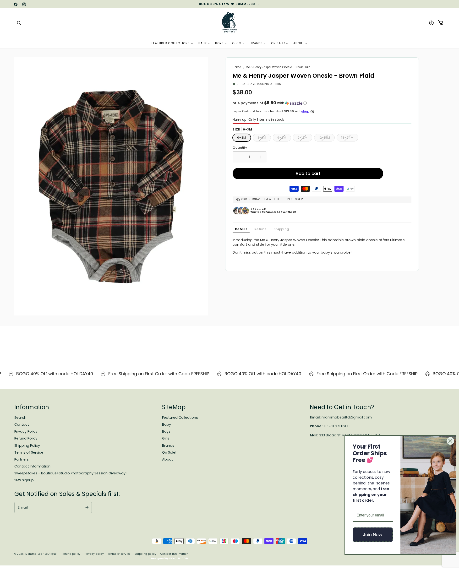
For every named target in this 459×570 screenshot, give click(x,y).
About (167, 459)
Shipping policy (145, 553)
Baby (166, 424)
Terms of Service (28, 452)
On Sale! (169, 452)
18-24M (349, 139)
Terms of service (119, 553)
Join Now (372, 534)
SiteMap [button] (174, 407)
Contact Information (32, 466)
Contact (21, 424)
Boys (166, 431)
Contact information (174, 553)
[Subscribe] (87, 507)
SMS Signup (24, 480)
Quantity (240, 148)
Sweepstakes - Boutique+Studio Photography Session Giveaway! (70, 473)
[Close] (450, 441)
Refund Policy (25, 438)
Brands (168, 445)
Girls (165, 438)
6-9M (284, 139)
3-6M (264, 139)
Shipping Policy (27, 445)
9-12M (304, 139)
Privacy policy (94, 553)
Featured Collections (180, 417)
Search (20, 417)
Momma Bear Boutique (41, 553)
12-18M (326, 139)
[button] (19, 23)
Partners (21, 459)
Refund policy (71, 553)
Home (237, 67)
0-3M (241, 138)
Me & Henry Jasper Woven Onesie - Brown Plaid (278, 67)
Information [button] (31, 407)
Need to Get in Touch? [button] (342, 407)
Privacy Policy (25, 431)
